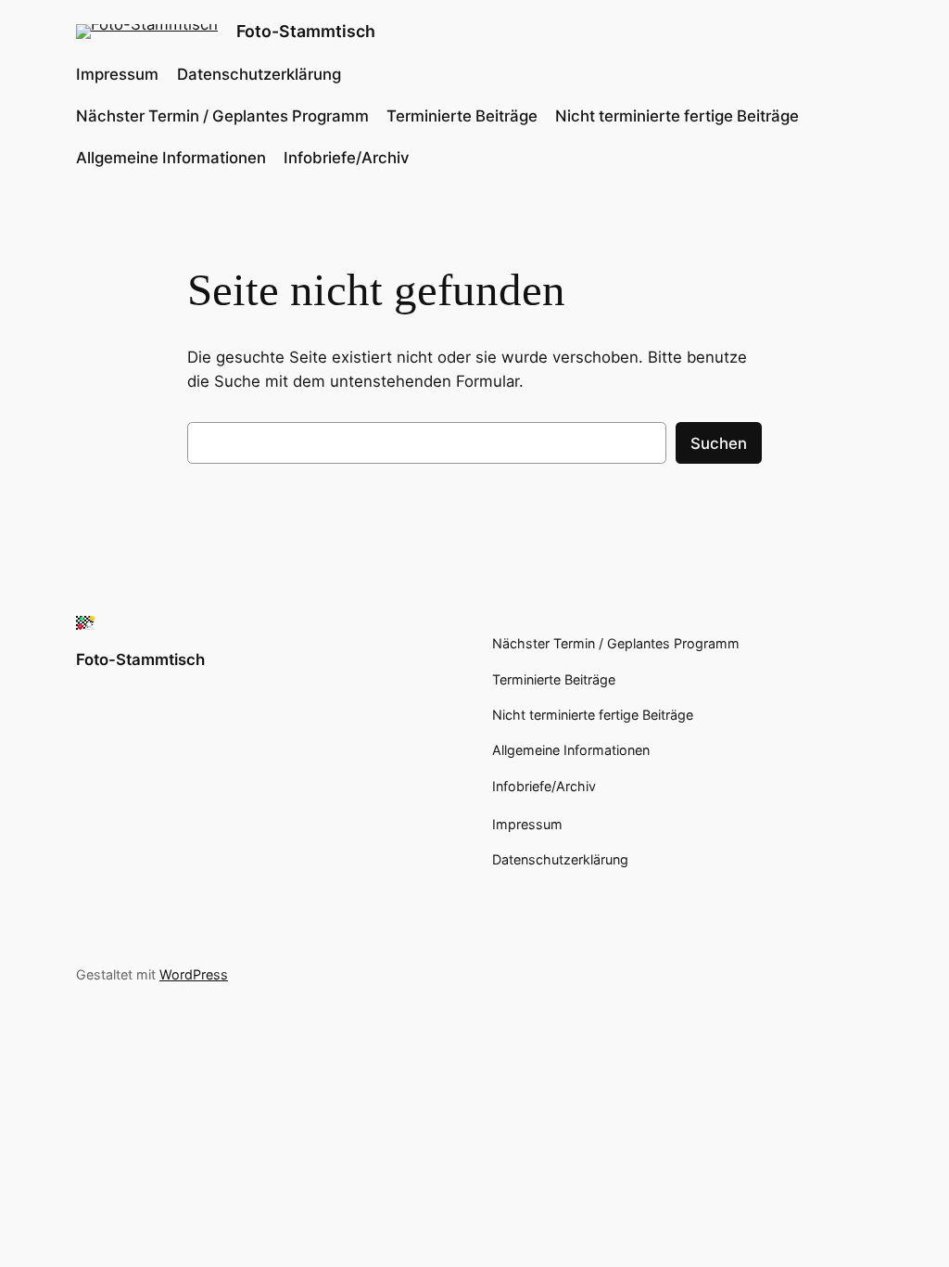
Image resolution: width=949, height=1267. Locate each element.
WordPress (193, 974)
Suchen (718, 443)
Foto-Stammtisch (305, 31)
